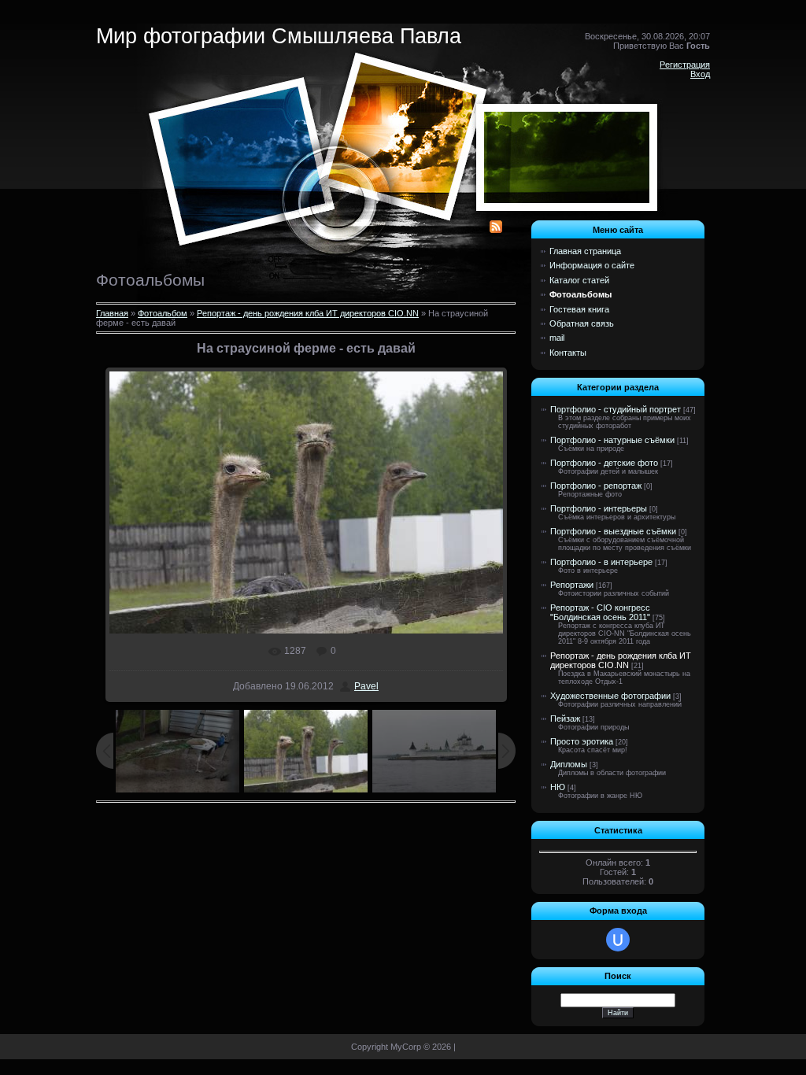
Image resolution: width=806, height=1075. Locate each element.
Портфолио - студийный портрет (615, 409)
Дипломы (568, 764)
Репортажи (571, 584)
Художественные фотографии (610, 695)
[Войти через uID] (618, 939)
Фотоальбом (162, 313)
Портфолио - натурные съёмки (612, 440)
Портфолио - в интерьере (601, 562)
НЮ (557, 787)
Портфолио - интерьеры (598, 508)
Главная (112, 313)
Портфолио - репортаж (595, 485)
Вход (700, 74)
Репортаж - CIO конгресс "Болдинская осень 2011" (600, 612)
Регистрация (685, 64)
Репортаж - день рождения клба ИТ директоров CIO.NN (308, 313)
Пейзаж (565, 718)
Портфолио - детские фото (604, 462)
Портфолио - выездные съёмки (613, 531)
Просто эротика (581, 741)
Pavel (366, 686)
